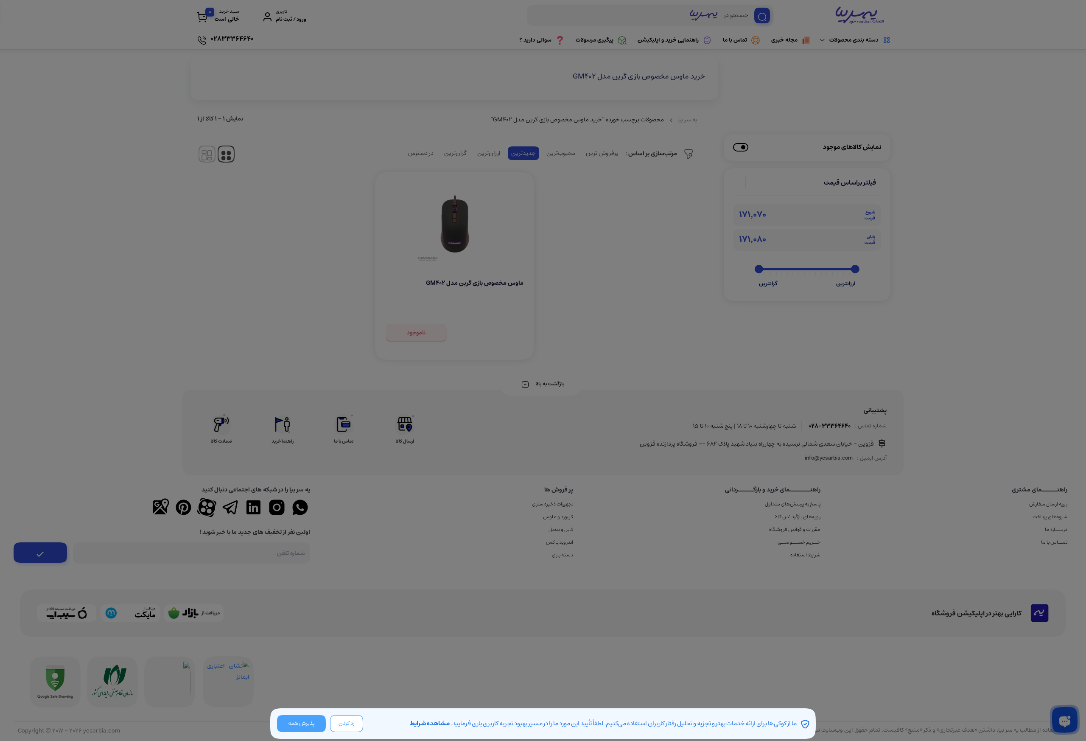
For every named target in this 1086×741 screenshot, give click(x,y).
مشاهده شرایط (430, 723)
